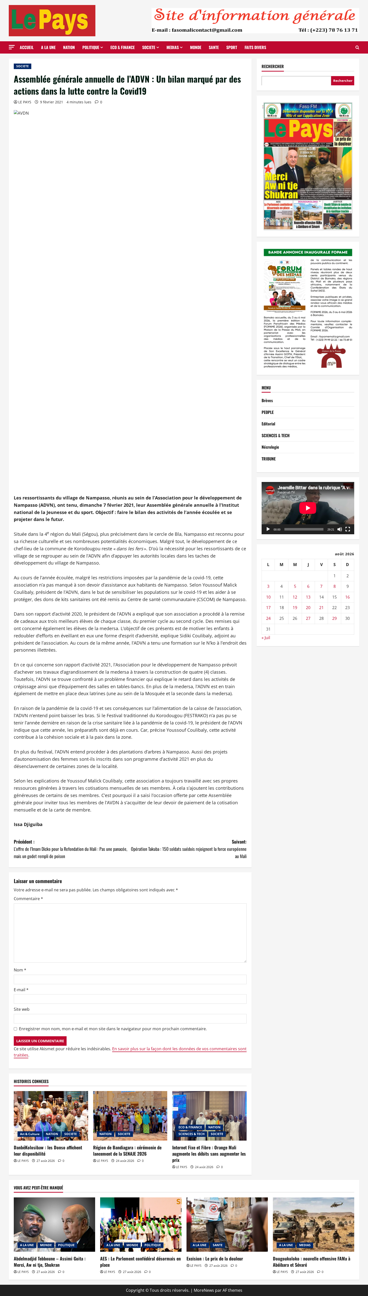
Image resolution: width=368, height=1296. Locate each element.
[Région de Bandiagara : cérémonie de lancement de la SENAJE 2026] (130, 1116)
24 (268, 618)
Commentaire (28, 898)
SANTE (214, 47)
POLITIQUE (90, 47)
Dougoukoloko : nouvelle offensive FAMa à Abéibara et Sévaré (311, 1261)
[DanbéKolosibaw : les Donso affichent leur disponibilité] (51, 1116)
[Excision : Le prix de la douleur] (227, 1224)
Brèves (267, 400)
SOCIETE (148, 47)
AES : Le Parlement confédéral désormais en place (140, 1261)
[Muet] (339, 529)
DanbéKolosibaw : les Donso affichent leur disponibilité (48, 1150)
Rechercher (273, 66)
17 (268, 607)
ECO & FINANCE (122, 47)
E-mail (21, 989)
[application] (308, 508)
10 (268, 597)
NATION (69, 47)
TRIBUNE (269, 459)
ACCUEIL (27, 47)
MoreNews (204, 1290)
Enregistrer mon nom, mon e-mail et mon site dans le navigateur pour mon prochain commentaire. (113, 1028)
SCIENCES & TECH (191, 1134)
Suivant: (189, 848)
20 (308, 607)
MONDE (195, 47)
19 (295, 607)
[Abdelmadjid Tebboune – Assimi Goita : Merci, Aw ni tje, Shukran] (54, 1224)
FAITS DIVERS (255, 47)
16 (347, 597)
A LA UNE (48, 47)
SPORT (231, 47)
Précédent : (70, 848)
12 (295, 597)
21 (321, 607)
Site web (22, 1009)
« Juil (266, 637)
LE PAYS (24, 102)
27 (308, 618)
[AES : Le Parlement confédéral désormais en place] (140, 1224)
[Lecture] (268, 529)
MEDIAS (172, 47)
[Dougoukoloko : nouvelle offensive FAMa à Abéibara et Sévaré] (313, 1224)
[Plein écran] (347, 529)
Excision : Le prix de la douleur (215, 1258)
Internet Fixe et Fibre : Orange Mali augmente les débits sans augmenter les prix (209, 1153)
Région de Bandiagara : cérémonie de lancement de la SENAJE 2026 (127, 1150)
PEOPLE (268, 412)
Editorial (268, 424)
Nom (20, 970)
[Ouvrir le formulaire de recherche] (357, 47)
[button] (12, 47)
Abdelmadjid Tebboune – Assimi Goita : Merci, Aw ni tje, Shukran (50, 1261)
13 (308, 597)
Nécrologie (270, 447)
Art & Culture (30, 1134)
